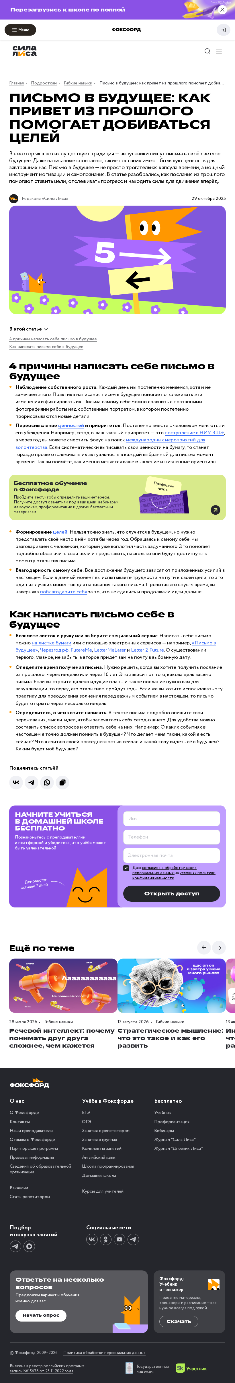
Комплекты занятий (102, 1148)
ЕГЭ (86, 1112)
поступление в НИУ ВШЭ (194, 432)
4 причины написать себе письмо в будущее (53, 339)
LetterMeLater (110, 650)
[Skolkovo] (191, 1368)
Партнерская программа (34, 1148)
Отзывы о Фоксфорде (32, 1139)
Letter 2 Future (147, 650)
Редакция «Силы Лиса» (45, 198)
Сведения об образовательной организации (40, 1169)
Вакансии (19, 1188)
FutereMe (81, 650)
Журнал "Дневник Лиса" (178, 1148)
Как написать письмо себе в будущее (46, 346)
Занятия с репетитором (106, 1130)
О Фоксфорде (24, 1112)
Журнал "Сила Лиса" (175, 1139)
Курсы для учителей (103, 1191)
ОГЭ (86, 1122)
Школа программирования (108, 1166)
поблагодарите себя (63, 592)
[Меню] (219, 51)
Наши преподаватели (31, 1130)
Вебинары (164, 1130)
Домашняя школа (99, 1175)
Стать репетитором (30, 1196)
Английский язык (98, 1157)
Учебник (162, 1112)
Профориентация (171, 1122)
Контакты (20, 1122)
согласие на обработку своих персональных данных (164, 870)
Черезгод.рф (54, 650)
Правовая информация (32, 1157)
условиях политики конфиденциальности (174, 875)
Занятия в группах (99, 1139)
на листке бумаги (51, 643)
